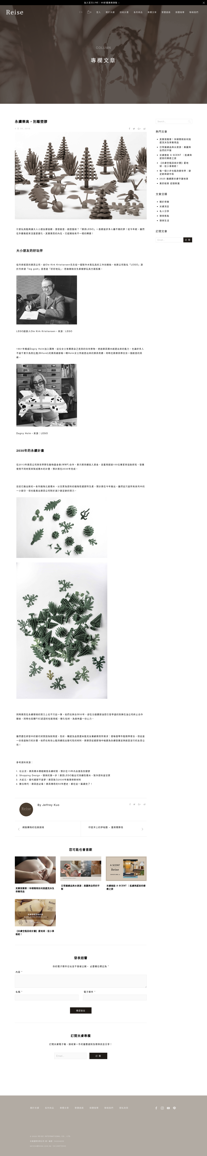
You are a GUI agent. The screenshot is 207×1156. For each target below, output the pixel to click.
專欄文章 (152, 12)
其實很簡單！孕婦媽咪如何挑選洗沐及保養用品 (175, 141)
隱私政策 (123, 1107)
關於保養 (164, 201)
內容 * (19, 971)
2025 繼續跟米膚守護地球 (174, 178)
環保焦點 (164, 215)
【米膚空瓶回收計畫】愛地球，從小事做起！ (174, 164)
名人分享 (164, 211)
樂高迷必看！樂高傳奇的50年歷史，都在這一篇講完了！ (62, 783)
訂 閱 (98, 1055)
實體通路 (166, 12)
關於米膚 (110, 12)
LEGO (68, 331)
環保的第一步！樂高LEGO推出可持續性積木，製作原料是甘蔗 (76, 775)
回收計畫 (124, 12)
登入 (98, 12)
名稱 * (19, 991)
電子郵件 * (89, 991)
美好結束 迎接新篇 (170, 183)
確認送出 (80, 1010)
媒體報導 (180, 12)
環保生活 (164, 220)
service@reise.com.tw (40, 1146)
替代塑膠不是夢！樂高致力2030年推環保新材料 (55, 779)
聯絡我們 (194, 12)
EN (81, 12)
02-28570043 (59, 1146)
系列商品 (138, 12)
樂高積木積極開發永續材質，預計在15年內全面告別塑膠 (59, 771)
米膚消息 (164, 206)
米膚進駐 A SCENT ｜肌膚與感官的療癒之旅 (176, 156)
